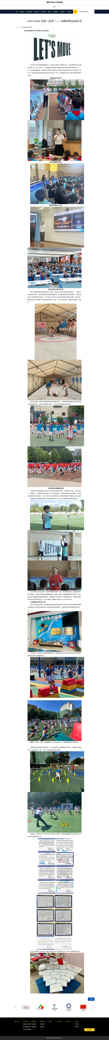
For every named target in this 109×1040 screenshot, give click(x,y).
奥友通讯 (62, 11)
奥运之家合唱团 (27, 1029)
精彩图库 (56, 11)
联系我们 (77, 1026)
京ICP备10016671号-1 (57, 1038)
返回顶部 (89, 1029)
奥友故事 (42, 1024)
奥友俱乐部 (29, 11)
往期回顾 (34, 1026)
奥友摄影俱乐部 (27, 1026)
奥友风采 (43, 11)
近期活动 (34, 1024)
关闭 (91, 999)
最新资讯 (22, 11)
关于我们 (69, 11)
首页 (17, 11)
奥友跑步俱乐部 (27, 1024)
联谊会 (49, 11)
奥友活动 (37, 11)
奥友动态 (42, 1026)
